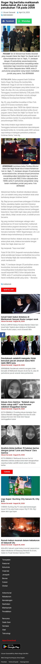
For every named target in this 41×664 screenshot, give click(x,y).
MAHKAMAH (8, 15)
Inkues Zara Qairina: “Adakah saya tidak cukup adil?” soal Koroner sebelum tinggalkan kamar (18, 404)
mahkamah (7, 284)
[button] (8, 21)
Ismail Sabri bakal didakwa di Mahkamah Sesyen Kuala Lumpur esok (19, 318)
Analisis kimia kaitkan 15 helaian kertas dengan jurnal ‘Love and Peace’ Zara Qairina (20, 450)
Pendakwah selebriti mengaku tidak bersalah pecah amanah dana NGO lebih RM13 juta (18, 360)
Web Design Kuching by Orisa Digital (12, 658)
